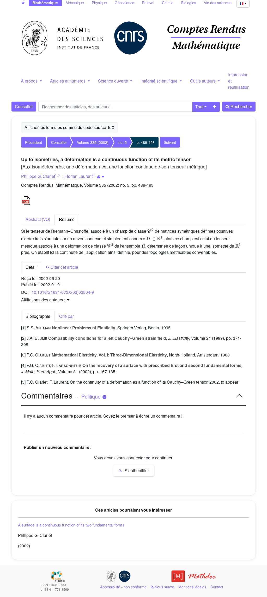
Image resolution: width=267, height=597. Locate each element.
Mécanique (75, 2)
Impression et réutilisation (239, 81)
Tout (199, 107)
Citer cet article (64, 267)
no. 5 (122, 142)
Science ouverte (113, 81)
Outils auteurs (203, 81)
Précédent (33, 142)
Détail (31, 267)
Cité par (66, 316)
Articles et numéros (68, 81)
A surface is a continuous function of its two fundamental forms (71, 525)
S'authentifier (136, 470)
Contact (216, 586)
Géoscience (124, 2)
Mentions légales (192, 586)
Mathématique (45, 2)
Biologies (188, 2)
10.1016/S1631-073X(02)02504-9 (63, 292)
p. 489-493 (146, 142)
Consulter (24, 106)
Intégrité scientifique (160, 81)
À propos (30, 81)
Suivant (170, 142)
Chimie (167, 2)
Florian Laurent (78, 176)
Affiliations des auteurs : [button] (43, 300)
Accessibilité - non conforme (123, 586)
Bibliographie (38, 316)
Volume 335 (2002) (92, 142)
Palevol (148, 2)
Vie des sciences (218, 2)
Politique (91, 396)
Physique (99, 2)
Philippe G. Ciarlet (38, 176)
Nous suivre (164, 586)
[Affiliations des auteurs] (100, 177)
